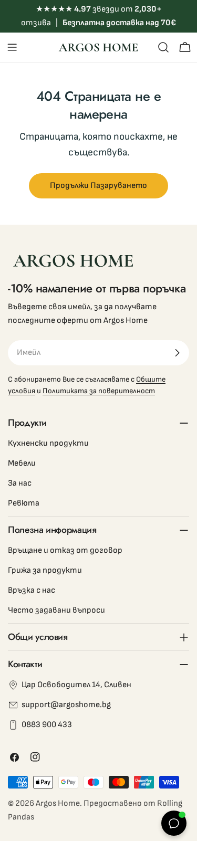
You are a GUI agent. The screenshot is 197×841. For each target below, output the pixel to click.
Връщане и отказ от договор (65, 550)
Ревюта (23, 503)
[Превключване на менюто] (12, 47)
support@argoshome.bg (66, 705)
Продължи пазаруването (98, 186)
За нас (20, 483)
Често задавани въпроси (56, 610)
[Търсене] (163, 47)
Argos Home (58, 803)
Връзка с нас (31, 590)
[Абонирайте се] (177, 353)
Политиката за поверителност (99, 390)
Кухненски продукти (48, 443)
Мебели (22, 463)
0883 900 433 (47, 725)
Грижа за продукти (45, 570)
